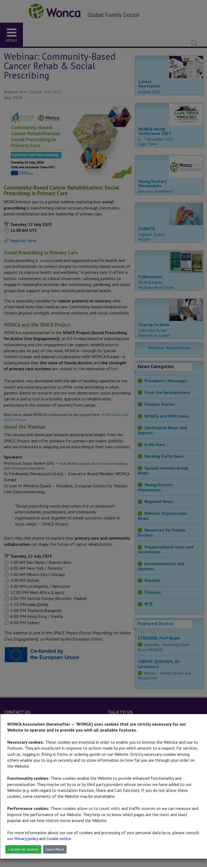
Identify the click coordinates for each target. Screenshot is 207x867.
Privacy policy (26, 838)
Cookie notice (59, 838)
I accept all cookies (23, 849)
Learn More (55, 849)
